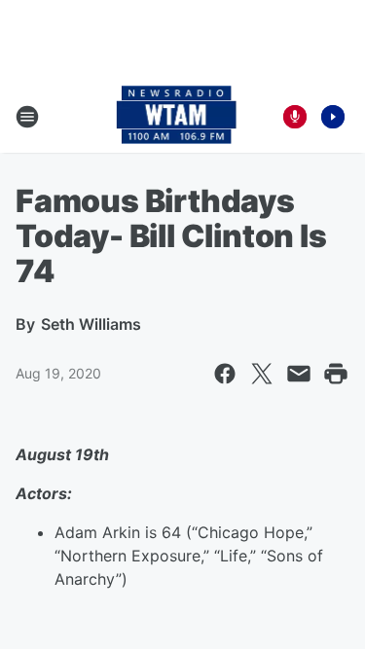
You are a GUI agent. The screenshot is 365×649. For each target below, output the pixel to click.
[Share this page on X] (261, 373)
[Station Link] (176, 117)
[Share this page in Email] (298, 373)
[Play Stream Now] (333, 116)
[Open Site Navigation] (27, 116)
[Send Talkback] (295, 116)
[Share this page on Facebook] (224, 373)
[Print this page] (335, 373)
